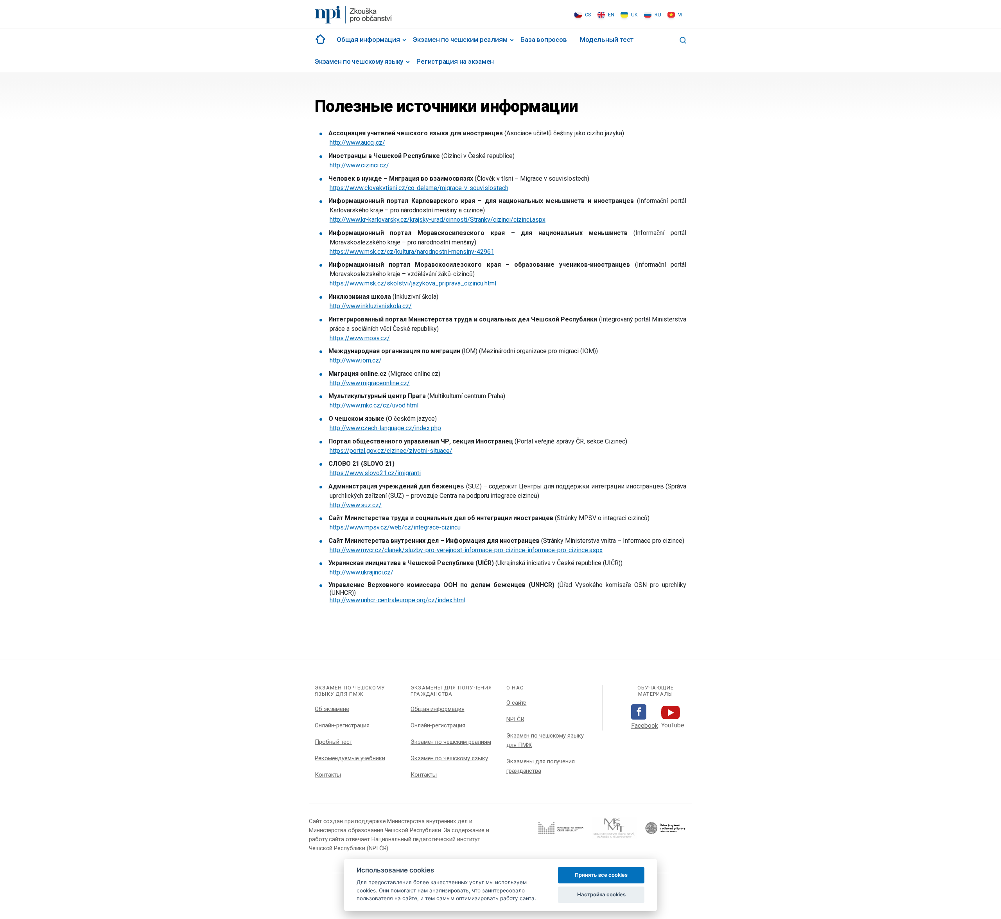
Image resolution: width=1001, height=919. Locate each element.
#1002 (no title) (319, 39)
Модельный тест (607, 39)
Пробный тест (333, 741)
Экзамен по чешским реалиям (460, 39)
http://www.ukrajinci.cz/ (361, 572)
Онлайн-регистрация (342, 725)
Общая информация (368, 39)
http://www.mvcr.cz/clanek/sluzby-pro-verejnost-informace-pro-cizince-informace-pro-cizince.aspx (466, 550)
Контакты (328, 774)
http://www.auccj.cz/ (357, 142)
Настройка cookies (601, 894)
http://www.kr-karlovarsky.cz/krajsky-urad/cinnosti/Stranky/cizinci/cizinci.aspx (437, 219)
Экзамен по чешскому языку (359, 61)
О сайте (516, 702)
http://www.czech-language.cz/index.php (385, 428)
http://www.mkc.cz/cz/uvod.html (374, 405)
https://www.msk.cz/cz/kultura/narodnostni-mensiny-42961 (412, 251)
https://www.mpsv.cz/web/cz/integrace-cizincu (395, 527)
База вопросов (543, 39)
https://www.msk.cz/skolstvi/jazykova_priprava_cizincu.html (413, 283)
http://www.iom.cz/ (356, 360)
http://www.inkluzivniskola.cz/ (371, 306)
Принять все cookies (601, 875)
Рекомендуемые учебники (350, 758)
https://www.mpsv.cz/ (360, 338)
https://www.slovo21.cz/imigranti (375, 473)
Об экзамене (332, 709)
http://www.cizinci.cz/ (359, 165)
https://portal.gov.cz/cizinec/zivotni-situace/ (391, 450)
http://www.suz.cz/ (356, 505)
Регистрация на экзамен (455, 61)
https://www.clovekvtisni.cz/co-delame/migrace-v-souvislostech (419, 188)
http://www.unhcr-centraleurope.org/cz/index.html (397, 600)
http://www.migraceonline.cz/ (370, 383)
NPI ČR (515, 719)
